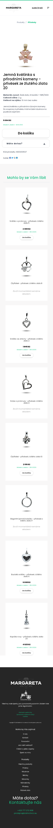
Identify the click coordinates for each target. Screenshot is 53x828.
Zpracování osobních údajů (25, 714)
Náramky (25, 779)
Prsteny (25, 768)
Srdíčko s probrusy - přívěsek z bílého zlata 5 (27, 222)
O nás (25, 734)
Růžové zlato (25, 790)
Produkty (21, 22)
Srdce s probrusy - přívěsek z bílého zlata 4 (26, 402)
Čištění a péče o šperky (25, 749)
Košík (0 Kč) (37, 8)
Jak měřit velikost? (25, 745)
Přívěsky (32, 22)
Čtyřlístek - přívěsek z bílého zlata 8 (26, 283)
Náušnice (25, 772)
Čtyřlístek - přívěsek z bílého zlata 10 (26, 456)
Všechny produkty (25, 764)
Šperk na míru (25, 753)
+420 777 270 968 (25, 810)
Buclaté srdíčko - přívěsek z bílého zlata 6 (26, 575)
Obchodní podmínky (25, 712)
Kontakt (25, 738)
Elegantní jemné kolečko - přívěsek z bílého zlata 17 (26, 520)
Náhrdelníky (25, 783)
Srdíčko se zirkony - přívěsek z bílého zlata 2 (26, 340)
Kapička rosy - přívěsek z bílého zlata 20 (26, 637)
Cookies (25, 716)
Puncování (25, 741)
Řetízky (25, 775)
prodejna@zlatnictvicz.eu (25, 813)
